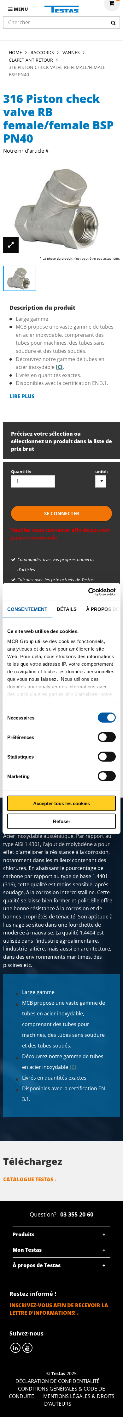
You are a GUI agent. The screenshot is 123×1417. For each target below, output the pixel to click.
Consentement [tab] (27, 609)
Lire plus (21, 396)
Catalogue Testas (28, 1179)
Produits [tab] (23, 1234)
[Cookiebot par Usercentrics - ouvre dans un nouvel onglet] (88, 592)
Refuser (61, 821)
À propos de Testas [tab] (37, 1265)
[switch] (107, 737)
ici (59, 367)
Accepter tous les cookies (61, 803)
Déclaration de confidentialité (57, 1381)
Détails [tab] (67, 609)
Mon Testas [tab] (27, 1249)
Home (15, 52)
